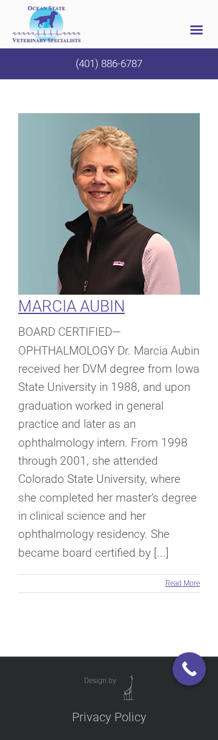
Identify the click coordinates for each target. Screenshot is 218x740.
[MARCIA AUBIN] (109, 204)
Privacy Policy (109, 717)
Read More (182, 583)
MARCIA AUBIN (71, 306)
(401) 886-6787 (109, 63)
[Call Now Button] (189, 669)
